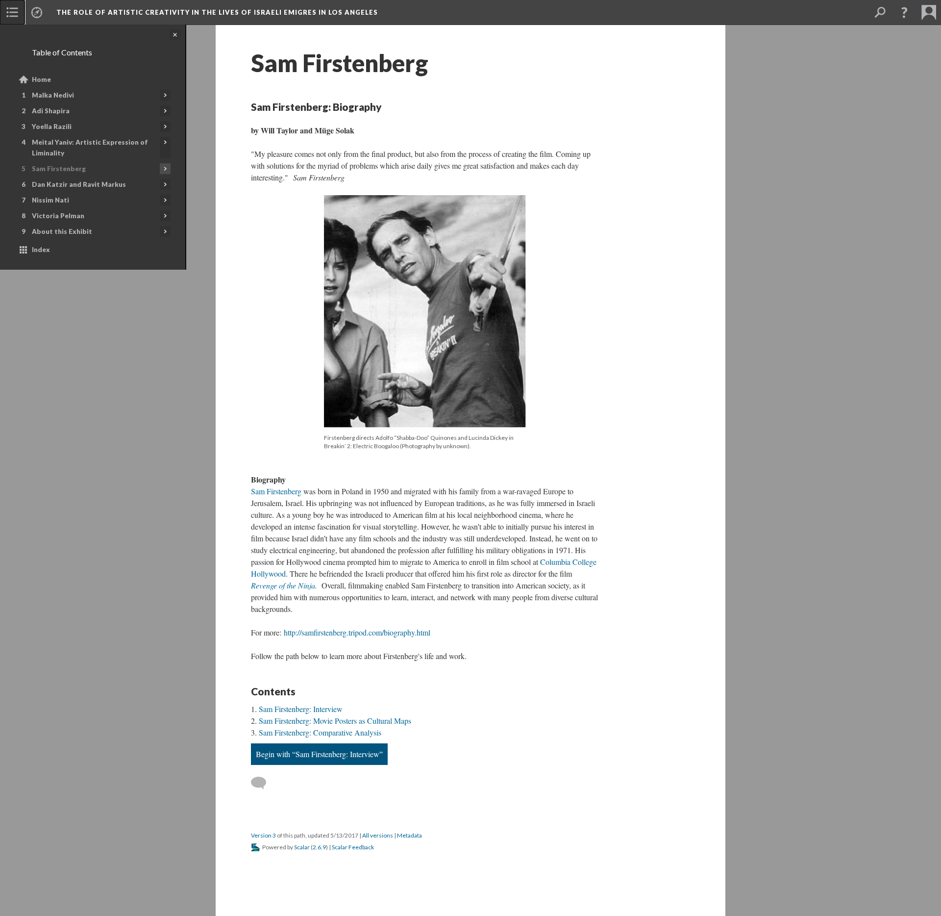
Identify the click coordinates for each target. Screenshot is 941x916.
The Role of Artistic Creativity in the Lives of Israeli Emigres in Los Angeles (217, 12)
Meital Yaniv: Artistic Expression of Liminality (90, 147)
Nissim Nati (50, 200)
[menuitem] (12, 12)
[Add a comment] (263, 783)
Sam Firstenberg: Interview (301, 709)
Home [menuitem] (41, 79)
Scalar (302, 847)
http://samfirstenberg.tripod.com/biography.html (357, 632)
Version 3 (263, 835)
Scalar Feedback (353, 847)
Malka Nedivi (53, 95)
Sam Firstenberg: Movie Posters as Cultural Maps (335, 720)
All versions (377, 835)
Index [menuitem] (41, 250)
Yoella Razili (52, 126)
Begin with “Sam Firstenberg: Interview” (319, 754)
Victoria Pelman (58, 216)
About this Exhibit (62, 231)
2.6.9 (319, 847)
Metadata (409, 835)
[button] (904, 12)
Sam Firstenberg (59, 169)
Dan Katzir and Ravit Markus (79, 184)
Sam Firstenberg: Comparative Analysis (320, 732)
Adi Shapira (51, 111)
